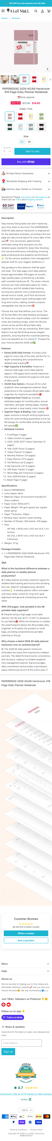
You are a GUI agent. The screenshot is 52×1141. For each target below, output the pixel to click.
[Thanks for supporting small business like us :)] (40, 208)
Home (4, 18)
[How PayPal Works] (25, 208)
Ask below (26, 197)
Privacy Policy (36, 1129)
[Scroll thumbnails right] (49, 79)
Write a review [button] (26, 933)
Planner (16, 18)
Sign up (8, 1051)
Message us (41, 197)
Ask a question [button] (26, 940)
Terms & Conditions (18, 1129)
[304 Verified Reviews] (26, 1084)
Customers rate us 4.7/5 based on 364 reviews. (26, 1094)
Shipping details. (34, 199)
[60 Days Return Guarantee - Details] (8, 208)
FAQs (18, 199)
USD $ (25, 1110)
